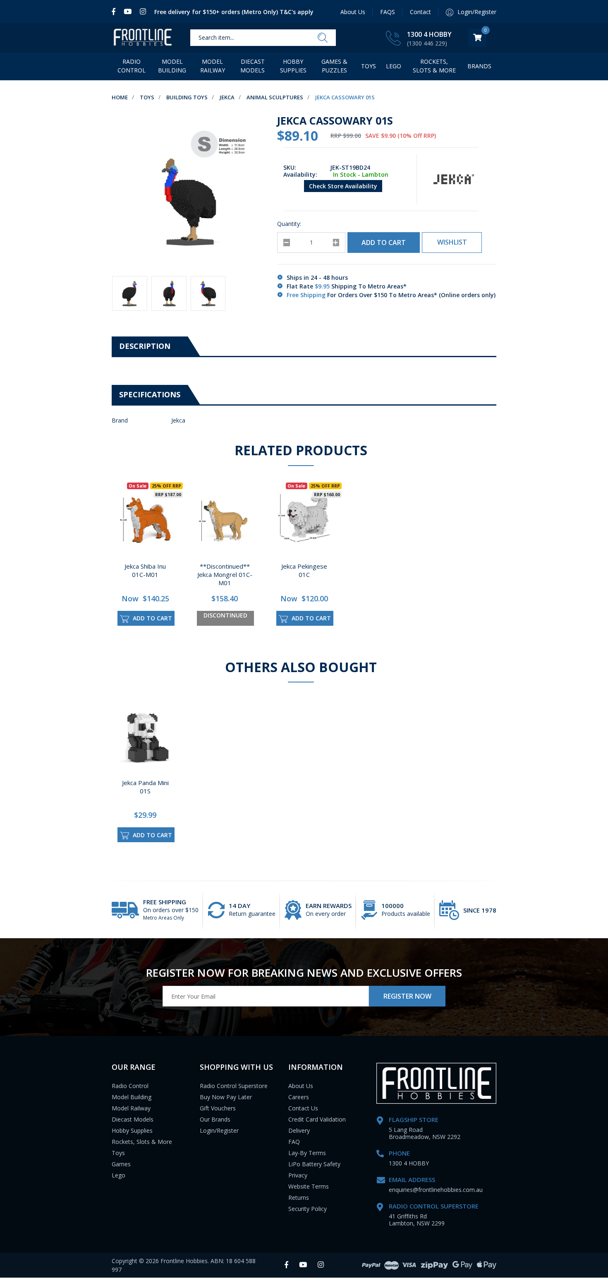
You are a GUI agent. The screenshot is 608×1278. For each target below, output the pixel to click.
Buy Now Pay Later (226, 1097)
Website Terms (308, 1186)
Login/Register (219, 1130)
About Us (352, 12)
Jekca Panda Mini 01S (145, 786)
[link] (116, 11)
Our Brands (215, 1119)
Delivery (299, 1130)
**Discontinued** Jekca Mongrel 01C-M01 (224, 574)
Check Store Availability (343, 186)
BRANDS (479, 66)
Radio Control (131, 66)
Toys (368, 66)
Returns (298, 1197)
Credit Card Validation (317, 1119)
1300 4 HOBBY (429, 34)
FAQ (294, 1142)
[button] (452, 242)
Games (121, 1164)
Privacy (297, 1175)
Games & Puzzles (334, 66)
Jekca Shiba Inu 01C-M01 (145, 570)
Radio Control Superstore (234, 1086)
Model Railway (212, 66)
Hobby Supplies (293, 66)
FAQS (387, 12)
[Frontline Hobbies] (143, 37)
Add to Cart (383, 242)
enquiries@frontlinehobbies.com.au (436, 1190)
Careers (298, 1097)
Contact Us (303, 1108)
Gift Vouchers (218, 1108)
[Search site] (322, 38)
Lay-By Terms (307, 1153)
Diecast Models (252, 66)
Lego (118, 1175)
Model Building (172, 66)
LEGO (393, 66)
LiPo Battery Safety (314, 1164)
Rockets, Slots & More (434, 66)
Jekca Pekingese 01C (304, 570)
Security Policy (307, 1209)
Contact (420, 12)
